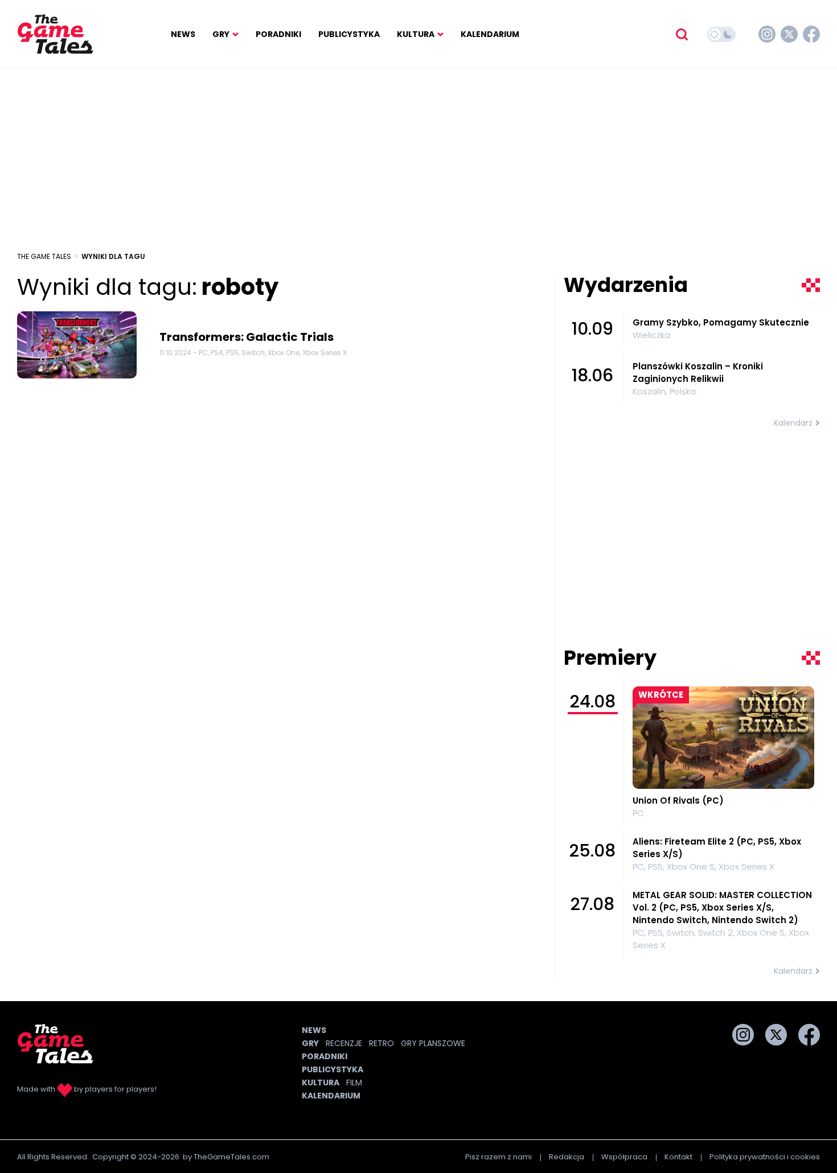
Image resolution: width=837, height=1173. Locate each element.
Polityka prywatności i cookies (764, 1156)
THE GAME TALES (44, 256)
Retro (381, 1043)
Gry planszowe (433, 1043)
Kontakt (678, 1156)
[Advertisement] (418, 160)
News (183, 34)
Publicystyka (349, 34)
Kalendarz (793, 423)
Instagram (767, 34)
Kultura (415, 34)
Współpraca (624, 1156)
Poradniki (278, 34)
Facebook (811, 34)
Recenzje (344, 1043)
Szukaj (681, 34)
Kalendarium (490, 34)
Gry (220, 34)
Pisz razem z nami (498, 1156)
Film (354, 1082)
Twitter (789, 34)
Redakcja (566, 1156)
